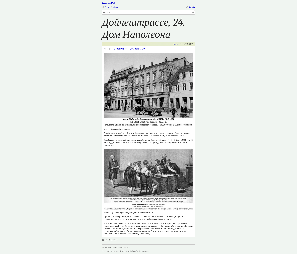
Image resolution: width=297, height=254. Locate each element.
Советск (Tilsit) (109, 3)
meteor (175, 44)
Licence (114, 239)
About (115, 7)
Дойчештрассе (121, 49)
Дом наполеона (137, 49)
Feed (107, 7)
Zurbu (125, 251)
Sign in (192, 7)
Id (106, 239)
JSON (128, 247)
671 (104, 239)
